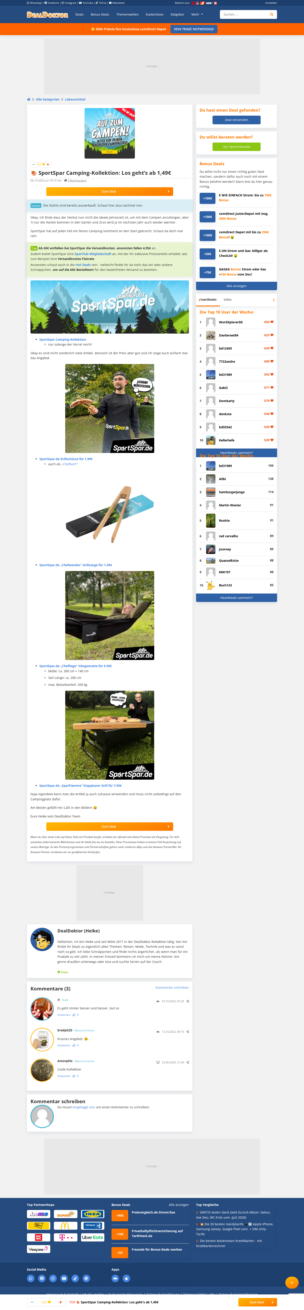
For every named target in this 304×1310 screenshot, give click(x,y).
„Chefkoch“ (70, 464)
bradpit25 (75, 1030)
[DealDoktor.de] (47, 14)
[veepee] (38, 1249)
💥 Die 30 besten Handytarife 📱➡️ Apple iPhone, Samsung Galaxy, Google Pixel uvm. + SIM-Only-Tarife (235, 1229)
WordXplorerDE (231, 322)
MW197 (224, 572)
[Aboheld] (38, 1214)
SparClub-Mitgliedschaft (93, 254)
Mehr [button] (195, 14)
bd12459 (225, 348)
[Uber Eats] (92, 1237)
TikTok (102, 2)
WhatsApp (36, 2)
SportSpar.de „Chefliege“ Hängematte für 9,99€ (75, 666)
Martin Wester (230, 505)
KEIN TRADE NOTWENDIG (193, 29)
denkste (225, 414)
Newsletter (118, 2)
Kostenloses (155, 14)
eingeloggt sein (84, 1107)
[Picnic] (38, 1237)
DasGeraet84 (228, 335)
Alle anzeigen (237, 286)
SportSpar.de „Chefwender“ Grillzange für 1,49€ (75, 565)
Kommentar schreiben (172, 987)
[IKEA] (92, 1214)
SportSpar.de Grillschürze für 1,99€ (66, 459)
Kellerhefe (226, 440)
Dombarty (227, 401)
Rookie (224, 520)
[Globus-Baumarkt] (65, 1214)
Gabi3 (223, 388)
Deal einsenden (236, 120)
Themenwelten (127, 14)
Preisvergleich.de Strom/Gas (153, 1212)
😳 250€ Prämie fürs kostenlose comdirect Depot (128, 29)
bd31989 (225, 374)
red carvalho (228, 536)
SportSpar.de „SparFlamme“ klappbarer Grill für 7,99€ (80, 785)
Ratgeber (177, 14)
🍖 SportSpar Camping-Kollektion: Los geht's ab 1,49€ (113, 1302)
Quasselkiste (229, 560)
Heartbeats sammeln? (236, 453)
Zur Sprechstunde (236, 147)
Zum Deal (109, 191)
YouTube (88, 2)
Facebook (53, 2)
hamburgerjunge (232, 492)
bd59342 (225, 427)
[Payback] (92, 1225)
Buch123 (225, 585)
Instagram (70, 2)
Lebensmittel (75, 99)
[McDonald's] (65, 1225)
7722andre (227, 361)
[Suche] (272, 14)
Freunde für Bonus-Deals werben (157, 1249)
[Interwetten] (38, 1225)
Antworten (63, 1015)
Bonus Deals (100, 14)
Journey (225, 549)
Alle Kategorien (47, 99)
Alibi (222, 479)
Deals (79, 14)
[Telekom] (65, 1237)
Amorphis (75, 1061)
